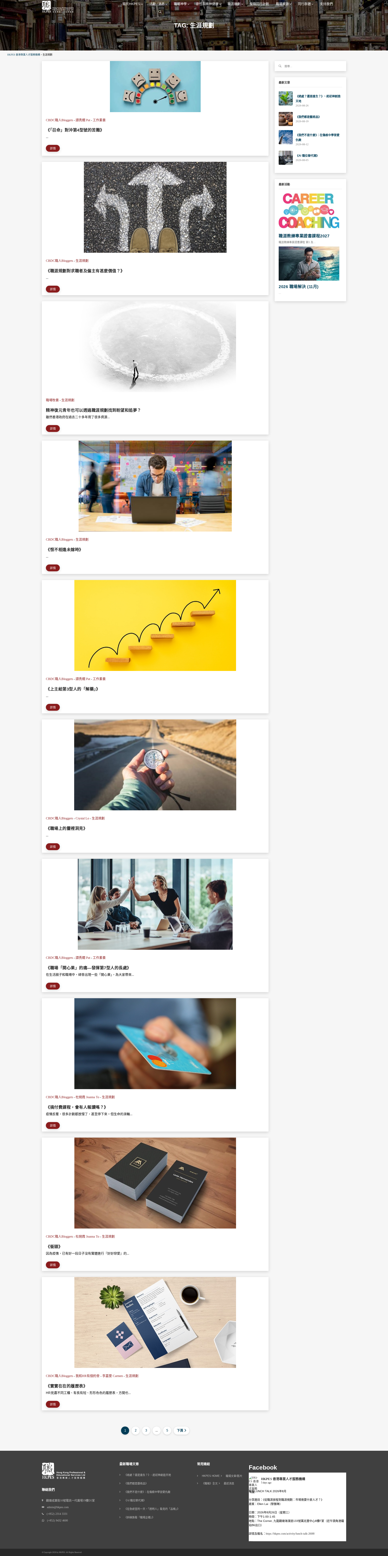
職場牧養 (52, 400)
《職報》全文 (210, 1483)
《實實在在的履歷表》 (66, 1386)
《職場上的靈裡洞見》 (66, 828)
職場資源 (282, 4)
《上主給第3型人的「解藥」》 (73, 689)
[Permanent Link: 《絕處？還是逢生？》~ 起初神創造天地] (286, 98)
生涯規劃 (82, 260)
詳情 (53, 148)
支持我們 (326, 4)
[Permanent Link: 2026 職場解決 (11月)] (309, 263)
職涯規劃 (234, 4)
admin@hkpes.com (56, 1507)
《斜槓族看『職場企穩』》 (139, 1517)
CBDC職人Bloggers (59, 120)
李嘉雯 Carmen (112, 1376)
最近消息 (229, 1483)
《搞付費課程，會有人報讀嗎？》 (77, 1107)
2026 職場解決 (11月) (299, 286)
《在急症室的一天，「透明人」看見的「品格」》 (152, 1508)
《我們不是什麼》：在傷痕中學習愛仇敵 (147, 1491)
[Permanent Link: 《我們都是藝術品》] (286, 118)
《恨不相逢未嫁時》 (64, 549)
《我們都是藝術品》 (308, 116)
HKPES (62, 1552)
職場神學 (180, 4)
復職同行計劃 (259, 4)
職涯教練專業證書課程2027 (304, 236)
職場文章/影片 (234, 1476)
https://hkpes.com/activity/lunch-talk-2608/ (290, 1533)
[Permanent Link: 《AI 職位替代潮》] (286, 157)
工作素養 (99, 120)
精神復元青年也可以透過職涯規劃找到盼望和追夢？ (93, 410)
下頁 (180, 1430)
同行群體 (304, 4)
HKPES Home (211, 1476)
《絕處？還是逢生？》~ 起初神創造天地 (147, 1474)
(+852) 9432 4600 (56, 1520)
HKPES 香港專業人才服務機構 (283, 1479)
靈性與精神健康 (207, 4)
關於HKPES (131, 4)
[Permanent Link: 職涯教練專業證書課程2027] (309, 211)
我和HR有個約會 (88, 1376)
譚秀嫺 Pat (83, 120)
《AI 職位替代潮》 (307, 155)
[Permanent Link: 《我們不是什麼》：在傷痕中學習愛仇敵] (286, 136)
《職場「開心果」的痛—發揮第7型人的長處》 (88, 968)
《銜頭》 (54, 1246)
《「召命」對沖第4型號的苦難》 (75, 130)
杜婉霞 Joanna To (87, 1097)
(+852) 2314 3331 (55, 1513)
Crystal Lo (82, 818)
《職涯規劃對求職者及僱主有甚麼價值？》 (85, 271)
